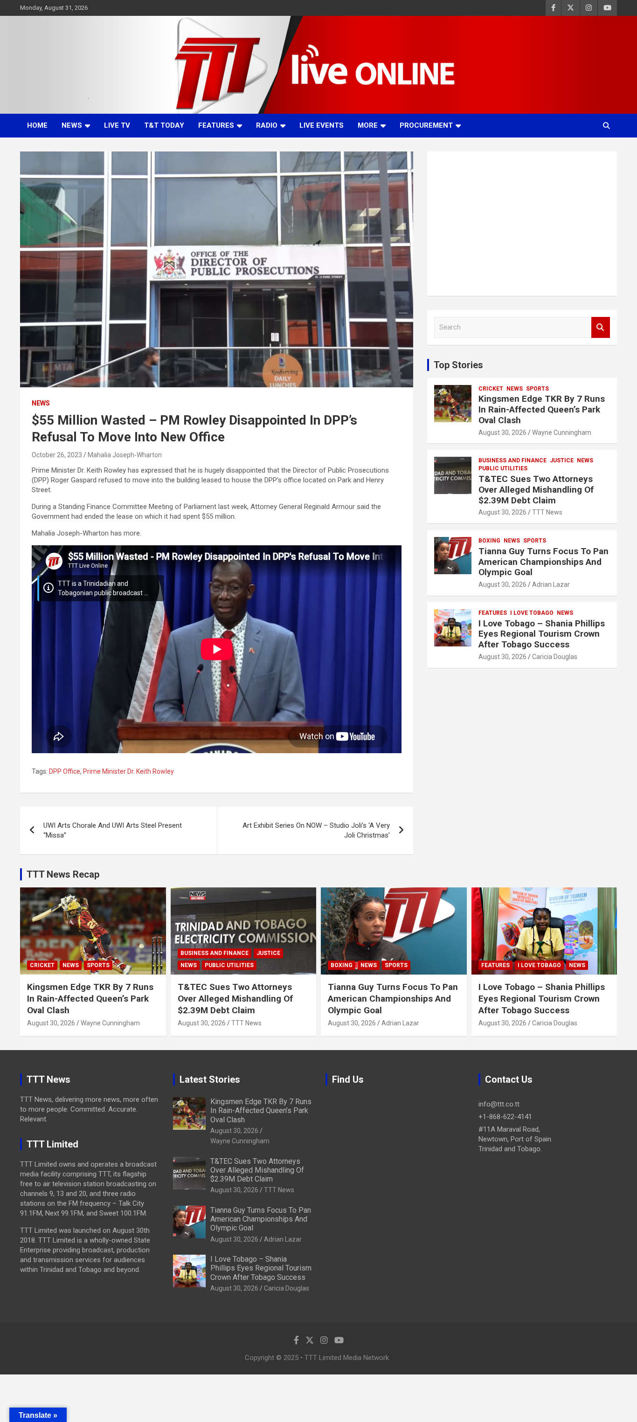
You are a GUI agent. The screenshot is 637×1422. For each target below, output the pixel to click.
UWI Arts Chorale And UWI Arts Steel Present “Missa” (112, 830)
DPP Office (64, 771)
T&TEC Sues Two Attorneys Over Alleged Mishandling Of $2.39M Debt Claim (536, 490)
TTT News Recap (63, 874)
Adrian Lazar (551, 584)
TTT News (547, 512)
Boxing (489, 540)
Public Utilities (502, 468)
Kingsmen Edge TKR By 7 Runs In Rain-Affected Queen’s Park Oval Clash (541, 409)
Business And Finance (512, 460)
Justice (562, 460)
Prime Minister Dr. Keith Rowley (128, 771)
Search (600, 327)
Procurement (426, 125)
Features (216, 125)
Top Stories (458, 365)
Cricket (490, 388)
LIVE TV (117, 125)
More (368, 125)
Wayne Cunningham (561, 432)
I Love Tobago (532, 613)
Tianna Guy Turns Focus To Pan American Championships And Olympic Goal (543, 562)
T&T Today (164, 125)
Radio (266, 125)
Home (37, 125)
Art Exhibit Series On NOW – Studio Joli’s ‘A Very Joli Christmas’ (316, 830)
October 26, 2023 (57, 455)
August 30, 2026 (502, 432)
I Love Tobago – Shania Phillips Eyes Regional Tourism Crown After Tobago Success (541, 634)
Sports (537, 388)
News (72, 125)
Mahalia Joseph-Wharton (125, 455)
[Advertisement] (522, 223)
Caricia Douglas (554, 656)
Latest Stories (210, 1079)
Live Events (321, 125)
